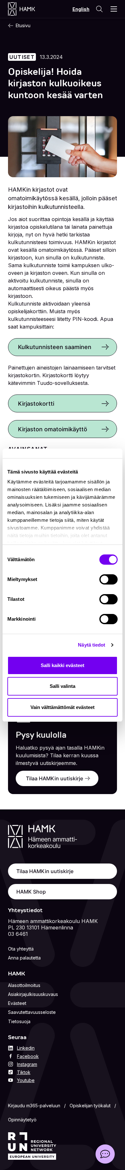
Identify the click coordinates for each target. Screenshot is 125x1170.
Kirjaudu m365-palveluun (34, 1105)
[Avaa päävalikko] (113, 9)
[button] (105, 1154)
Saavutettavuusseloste (32, 1012)
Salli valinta (62, 686)
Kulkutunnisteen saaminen (54, 346)
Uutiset (22, 57)
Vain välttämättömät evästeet (62, 707)
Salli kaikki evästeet (62, 665)
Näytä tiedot (91, 645)
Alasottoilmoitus (24, 985)
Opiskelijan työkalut (90, 1105)
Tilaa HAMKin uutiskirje (54, 778)
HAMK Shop (31, 891)
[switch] (108, 579)
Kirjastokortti (36, 403)
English (80, 9)
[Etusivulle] (28, 9)
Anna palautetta (24, 957)
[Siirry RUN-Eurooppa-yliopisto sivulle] (32, 1146)
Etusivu (23, 25)
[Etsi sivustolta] (99, 9)
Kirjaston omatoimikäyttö (52, 429)
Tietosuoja (19, 1021)
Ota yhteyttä (21, 948)
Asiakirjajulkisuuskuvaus (33, 994)
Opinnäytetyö (22, 1119)
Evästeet (17, 1003)
